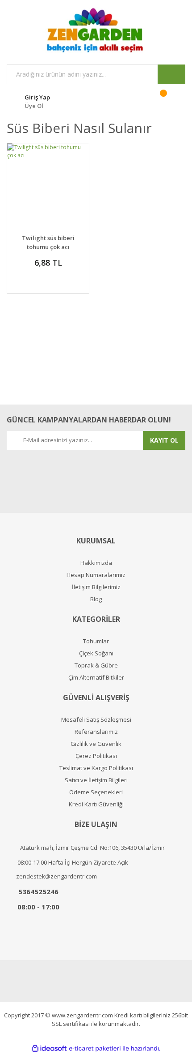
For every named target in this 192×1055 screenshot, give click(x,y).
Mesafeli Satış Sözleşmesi (96, 719)
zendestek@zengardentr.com (56, 876)
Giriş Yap (37, 97)
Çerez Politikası (96, 756)
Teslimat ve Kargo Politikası (96, 768)
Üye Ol (34, 106)
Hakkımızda (96, 563)
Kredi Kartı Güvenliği (96, 804)
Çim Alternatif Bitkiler (96, 677)
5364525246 (38, 891)
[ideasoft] (49, 1048)
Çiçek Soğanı (96, 653)
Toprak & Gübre (96, 665)
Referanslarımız (96, 731)
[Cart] (169, 100)
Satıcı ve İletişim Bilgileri (96, 780)
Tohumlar (96, 641)
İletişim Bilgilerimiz (96, 587)
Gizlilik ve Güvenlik (96, 744)
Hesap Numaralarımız (96, 575)
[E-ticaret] (95, 1049)
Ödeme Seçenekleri (96, 792)
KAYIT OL (164, 440)
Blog (96, 599)
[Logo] (96, 30)
